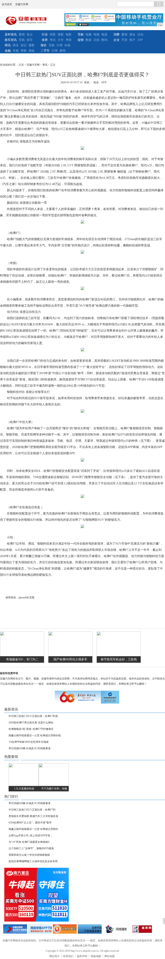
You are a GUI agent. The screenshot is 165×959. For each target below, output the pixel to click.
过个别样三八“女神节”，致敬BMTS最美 (31, 848)
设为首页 (7, 4)
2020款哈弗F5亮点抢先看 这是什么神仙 (31, 722)
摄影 (32, 45)
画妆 (32, 50)
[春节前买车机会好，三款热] (119, 655)
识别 (96, 40)
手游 (124, 40)
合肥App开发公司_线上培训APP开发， (31, 835)
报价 (44, 45)
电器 (104, 34)
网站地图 (109, 956)
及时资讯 (11, 34)
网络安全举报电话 (40, 929)
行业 (45, 34)
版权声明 (82, 956)
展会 (132, 34)
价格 (67, 45)
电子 (132, 40)
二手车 (45, 50)
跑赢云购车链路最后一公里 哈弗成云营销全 (33, 829)
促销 (81, 40)
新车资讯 (11, 40)
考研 (69, 40)
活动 (140, 34)
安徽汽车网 (21, 4)
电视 (96, 34)
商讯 (8, 45)
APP (140, 40)
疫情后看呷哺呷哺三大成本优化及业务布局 (33, 861)
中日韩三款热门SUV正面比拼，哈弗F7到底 (33, 716)
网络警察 (115, 929)
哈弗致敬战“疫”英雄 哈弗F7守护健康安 (31, 728)
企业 (116, 40)
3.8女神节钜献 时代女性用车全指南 (29, 741)
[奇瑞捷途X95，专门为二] (22, 655)
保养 (45, 40)
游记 (24, 45)
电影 (69, 34)
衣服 (16, 50)
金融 (8, 50)
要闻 (22, 34)
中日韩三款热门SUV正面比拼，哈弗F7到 (32, 809)
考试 (53, 40)
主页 (21, 64)
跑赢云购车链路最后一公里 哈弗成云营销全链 (35, 735)
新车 (30, 40)
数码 (104, 40)
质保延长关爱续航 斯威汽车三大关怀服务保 (33, 816)
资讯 (44, 64)
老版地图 (96, 956)
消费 (116, 34)
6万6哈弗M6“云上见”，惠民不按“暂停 (30, 822)
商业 (16, 45)
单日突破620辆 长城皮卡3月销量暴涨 (29, 748)
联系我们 (68, 956)
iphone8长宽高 (26, 597)
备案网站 (140, 929)
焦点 (30, 34)
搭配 (61, 34)
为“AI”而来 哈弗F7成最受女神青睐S (29, 841)
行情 (60, 45)
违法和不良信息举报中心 (15, 929)
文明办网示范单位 (65, 929)
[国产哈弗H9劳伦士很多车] (70, 655)
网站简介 (54, 956)
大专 (61, 40)
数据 (89, 40)
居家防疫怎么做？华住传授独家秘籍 (29, 854)
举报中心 (90, 929)
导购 (22, 40)
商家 (24, 50)
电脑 (89, 34)
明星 (53, 34)
